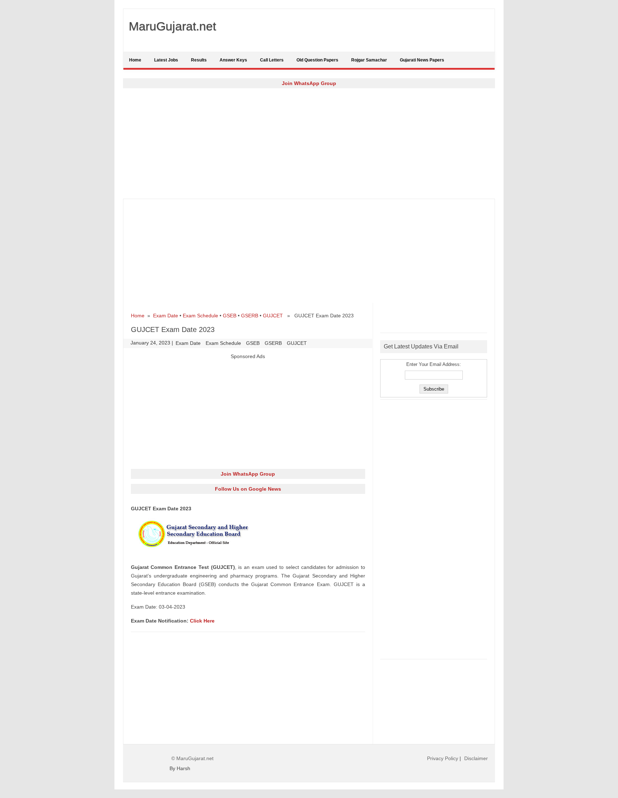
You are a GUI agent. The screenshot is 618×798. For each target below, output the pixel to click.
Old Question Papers (317, 60)
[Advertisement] (309, 143)
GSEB (229, 315)
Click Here (202, 621)
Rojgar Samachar (369, 60)
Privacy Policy (442, 758)
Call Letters (272, 60)
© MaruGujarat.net (192, 758)
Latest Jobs (166, 60)
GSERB (249, 315)
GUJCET (273, 315)
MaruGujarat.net (172, 26)
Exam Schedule (200, 315)
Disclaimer (476, 758)
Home (135, 60)
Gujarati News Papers (422, 60)
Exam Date (165, 315)
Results (199, 60)
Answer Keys (233, 60)
